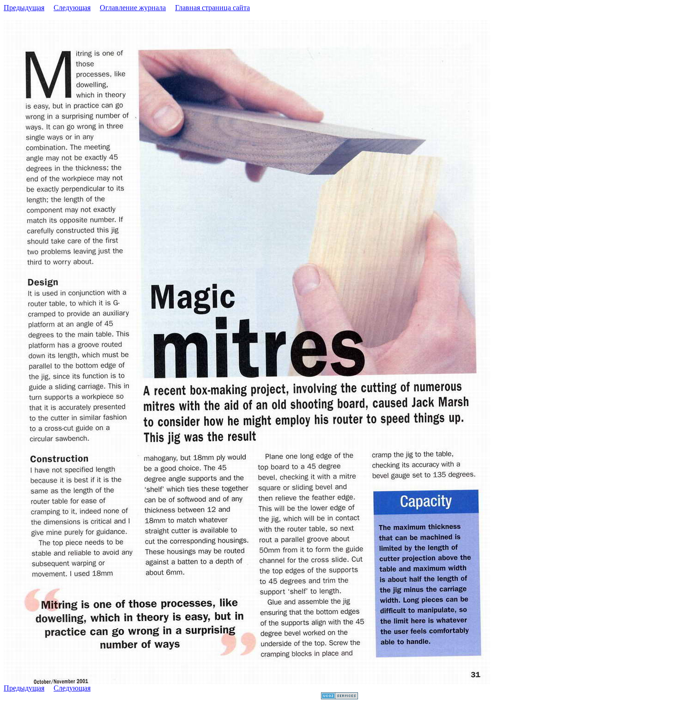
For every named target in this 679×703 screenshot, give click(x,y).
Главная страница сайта (212, 8)
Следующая (72, 8)
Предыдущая (24, 8)
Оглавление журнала (133, 8)
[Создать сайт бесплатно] (339, 697)
